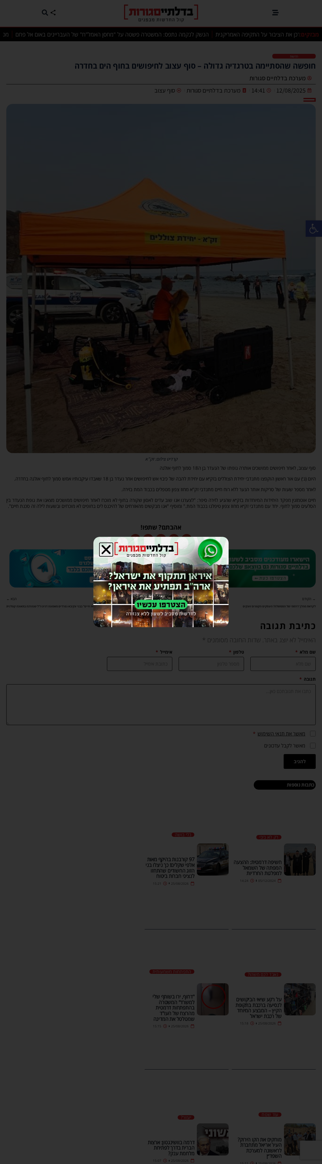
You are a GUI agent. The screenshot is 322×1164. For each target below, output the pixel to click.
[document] (161, 582)
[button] (106, 549)
